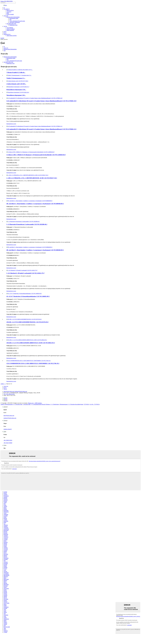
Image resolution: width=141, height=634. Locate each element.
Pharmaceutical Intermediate (13, 17)
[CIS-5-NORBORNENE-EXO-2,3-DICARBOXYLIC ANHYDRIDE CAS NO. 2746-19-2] (28, 360)
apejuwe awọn (12, 123)
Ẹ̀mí (10, 19)
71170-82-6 (86, 404)
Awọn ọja (6, 15)
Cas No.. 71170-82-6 (94, 404)
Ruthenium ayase (13, 25)
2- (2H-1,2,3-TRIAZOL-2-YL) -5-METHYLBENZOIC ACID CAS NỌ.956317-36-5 (31, 178)
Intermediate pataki (13, 18)
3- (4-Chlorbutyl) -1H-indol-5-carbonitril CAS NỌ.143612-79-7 (25, 273)
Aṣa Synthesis (9, 27)
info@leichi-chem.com (9, 391)
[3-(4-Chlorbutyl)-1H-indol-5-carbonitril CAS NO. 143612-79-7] (21, 270)
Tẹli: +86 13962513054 (9, 394)
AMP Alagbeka (38, 403)
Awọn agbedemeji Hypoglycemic (17, 21)
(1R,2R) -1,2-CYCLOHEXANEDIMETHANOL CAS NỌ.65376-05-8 (27, 322)
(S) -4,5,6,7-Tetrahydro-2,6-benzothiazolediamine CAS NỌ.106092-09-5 (28, 296)
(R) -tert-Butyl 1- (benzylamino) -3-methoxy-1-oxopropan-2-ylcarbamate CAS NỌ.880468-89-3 (35, 203)
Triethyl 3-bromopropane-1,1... (15, 78)
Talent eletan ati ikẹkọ (11, 35)
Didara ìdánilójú (10, 30)
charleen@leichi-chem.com (20, 391)
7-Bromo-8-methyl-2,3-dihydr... (15, 72)
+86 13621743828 (8, 442)
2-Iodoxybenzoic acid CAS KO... (16, 84)
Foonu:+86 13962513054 (6, 1)
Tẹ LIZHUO (7, 9)
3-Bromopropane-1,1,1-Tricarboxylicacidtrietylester (71, 404)
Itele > (3, 383)
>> (5, 383)
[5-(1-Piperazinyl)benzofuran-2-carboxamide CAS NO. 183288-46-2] (23, 221)
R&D (7, 13)
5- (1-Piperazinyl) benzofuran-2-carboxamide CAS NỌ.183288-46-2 (26, 224)
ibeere (7, 123)
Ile (4, 7)
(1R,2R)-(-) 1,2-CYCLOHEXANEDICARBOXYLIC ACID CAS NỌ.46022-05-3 (30, 343)
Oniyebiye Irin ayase (11, 23)
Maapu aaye (31, 403)
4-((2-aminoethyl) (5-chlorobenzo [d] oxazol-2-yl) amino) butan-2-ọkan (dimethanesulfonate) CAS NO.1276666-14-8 (41, 101)
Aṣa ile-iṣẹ (8, 11)
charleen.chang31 (8, 429)
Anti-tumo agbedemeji (14, 22)
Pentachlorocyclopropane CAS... (16, 89)
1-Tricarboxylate (26, 404)
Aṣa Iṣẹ (5, 26)
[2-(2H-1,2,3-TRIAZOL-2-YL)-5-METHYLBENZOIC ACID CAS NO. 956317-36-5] (27, 175)
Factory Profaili (10, 14)
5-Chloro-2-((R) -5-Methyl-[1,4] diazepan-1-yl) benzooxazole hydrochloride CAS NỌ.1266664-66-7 (36, 155)
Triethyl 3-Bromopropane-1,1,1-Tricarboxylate (11, 404)
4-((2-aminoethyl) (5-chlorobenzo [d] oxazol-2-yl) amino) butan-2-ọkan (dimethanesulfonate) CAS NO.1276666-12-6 (41, 129)
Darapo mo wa (7, 34)
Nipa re (5, 389)
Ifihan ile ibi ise (10, 10)
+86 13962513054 (8, 440)
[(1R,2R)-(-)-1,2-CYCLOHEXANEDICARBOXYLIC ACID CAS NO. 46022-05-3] (26, 340)
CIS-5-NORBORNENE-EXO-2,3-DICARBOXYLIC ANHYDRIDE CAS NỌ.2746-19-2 (32, 363)
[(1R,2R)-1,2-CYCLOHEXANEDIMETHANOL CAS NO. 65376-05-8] (23, 319)
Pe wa (5, 33)
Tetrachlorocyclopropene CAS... (16, 95)
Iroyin (5, 31)
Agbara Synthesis (10, 29)
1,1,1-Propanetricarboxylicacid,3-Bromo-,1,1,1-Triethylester (45, 404)
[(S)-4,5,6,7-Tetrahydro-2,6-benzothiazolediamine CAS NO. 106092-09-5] (24, 293)
